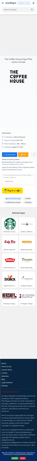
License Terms (6, 370)
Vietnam (28, 202)
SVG (24, 154)
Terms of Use (6, 164)
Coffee (28, 198)
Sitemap (4, 386)
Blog (3, 379)
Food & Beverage (14, 198)
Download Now (10, 154)
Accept (15, 458)
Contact (4, 373)
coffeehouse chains (13, 202)
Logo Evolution (7, 383)
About (3, 363)
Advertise (5, 376)
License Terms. (19, 164)
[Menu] (2, 3)
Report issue (9, 181)
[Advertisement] (18, 35)
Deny (22, 458)
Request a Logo (24, 3)
